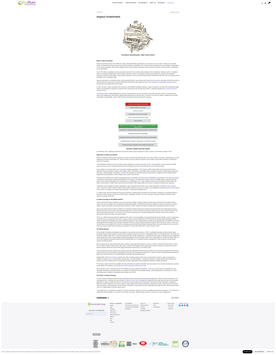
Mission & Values (144, 305)
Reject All (270, 351)
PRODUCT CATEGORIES (115, 303)
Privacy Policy (171, 305)
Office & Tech (113, 311)
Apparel (111, 305)
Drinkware (112, 309)
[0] (268, 3)
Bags (111, 307)
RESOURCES (161, 3)
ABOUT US (153, 3)
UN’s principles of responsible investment (160, 82)
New (111, 320)
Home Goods (113, 312)
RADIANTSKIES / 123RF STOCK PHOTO (142, 55)
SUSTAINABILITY (142, 3)
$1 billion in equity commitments (152, 151)
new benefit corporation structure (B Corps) (133, 265)
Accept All (247, 351)
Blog (154, 305)
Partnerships (128, 308)
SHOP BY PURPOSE (131, 3)
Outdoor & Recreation (115, 314)
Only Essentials (259, 351)
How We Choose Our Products (131, 305)
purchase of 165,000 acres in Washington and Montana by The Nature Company (155, 177)
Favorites (112, 322)
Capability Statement (145, 310)
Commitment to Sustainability (132, 307)
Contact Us (170, 3)
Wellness (112, 316)
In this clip (151, 268)
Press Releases (156, 307)
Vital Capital (143, 169)
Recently (123, 173)
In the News (143, 308)
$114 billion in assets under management (135, 280)
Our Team (143, 307)
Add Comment (175, 297)
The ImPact (113, 257)
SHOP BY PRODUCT (117, 3)
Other (111, 318)
